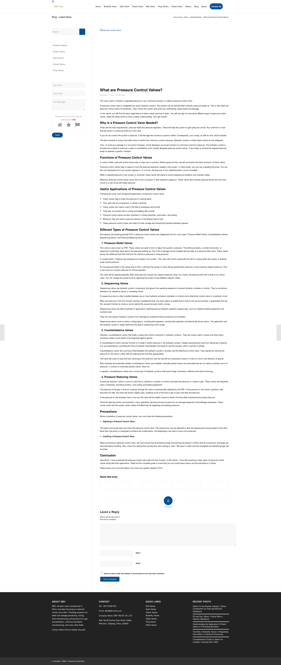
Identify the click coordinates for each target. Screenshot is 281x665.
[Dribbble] (227, 661)
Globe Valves (151, 618)
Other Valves (151, 625)
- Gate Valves (58, 57)
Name (138, 552)
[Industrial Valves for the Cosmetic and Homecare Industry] (2, 333)
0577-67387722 (109, 606)
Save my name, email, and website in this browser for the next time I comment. (134, 573)
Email (138, 563)
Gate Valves (151, 609)
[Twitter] (222, 661)
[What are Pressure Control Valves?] (164, 57)
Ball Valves (150, 606)
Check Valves (151, 612)
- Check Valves (58, 64)
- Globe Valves (58, 51)
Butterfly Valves (152, 615)
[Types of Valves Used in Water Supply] (278, 333)
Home (186, 17)
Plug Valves (151, 621)
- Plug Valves (58, 70)
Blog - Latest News (62, 17)
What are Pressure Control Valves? (131, 89)
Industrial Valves (196, 17)
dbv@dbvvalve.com (113, 610)
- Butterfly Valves (59, 45)
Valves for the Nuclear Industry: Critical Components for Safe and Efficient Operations (209, 609)
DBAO (64, 661)
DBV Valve (121, 95)
